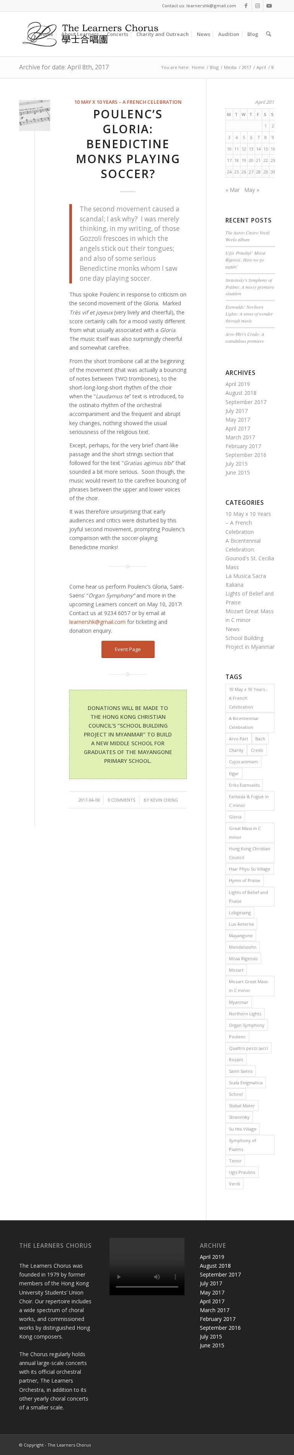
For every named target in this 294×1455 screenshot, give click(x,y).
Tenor (235, 1161)
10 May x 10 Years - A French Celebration (248, 698)
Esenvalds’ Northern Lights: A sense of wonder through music (249, 314)
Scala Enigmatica (246, 1082)
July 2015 (236, 463)
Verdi (234, 1184)
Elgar (234, 773)
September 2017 (245, 402)
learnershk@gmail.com (97, 621)
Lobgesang (240, 912)
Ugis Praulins (242, 1172)
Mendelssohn (242, 947)
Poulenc (237, 1036)
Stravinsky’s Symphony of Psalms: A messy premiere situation (249, 287)
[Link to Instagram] (257, 5)
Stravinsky (239, 1117)
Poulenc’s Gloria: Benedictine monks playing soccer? (128, 144)
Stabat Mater (242, 1105)
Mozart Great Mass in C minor (248, 986)
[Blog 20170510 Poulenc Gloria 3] (34, 115)
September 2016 (245, 454)
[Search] (268, 34)
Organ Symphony (247, 1025)
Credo (257, 750)
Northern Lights (245, 1013)
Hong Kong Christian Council (249, 853)
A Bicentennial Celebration (243, 722)
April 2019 (237, 384)
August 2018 (240, 392)
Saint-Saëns (240, 1071)
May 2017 (237, 419)
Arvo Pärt (238, 738)
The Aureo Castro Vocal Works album (247, 235)
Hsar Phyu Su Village (249, 869)
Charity (236, 750)
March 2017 (240, 437)
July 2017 (236, 410)
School (236, 1094)
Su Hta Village (242, 1129)
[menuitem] (46, 34)
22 (265, 160)
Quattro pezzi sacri (248, 1048)
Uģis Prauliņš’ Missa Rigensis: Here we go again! (245, 260)
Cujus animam (243, 761)
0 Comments (122, 800)
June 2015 (237, 472)
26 (244, 172)
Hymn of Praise (244, 880)
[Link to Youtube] (269, 5)
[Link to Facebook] (246, 5)
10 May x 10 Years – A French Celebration (127, 102)
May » (251, 189)
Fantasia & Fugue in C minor (249, 801)
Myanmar (238, 1002)
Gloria (235, 817)
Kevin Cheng (164, 800)
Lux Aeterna (241, 924)
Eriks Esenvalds (244, 785)
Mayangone (241, 935)
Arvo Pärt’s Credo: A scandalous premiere (244, 337)
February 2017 (243, 446)
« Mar (232, 189)
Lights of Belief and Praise (248, 896)
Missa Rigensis (243, 958)
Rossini (236, 1059)
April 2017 (237, 428)
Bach (260, 738)
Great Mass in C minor (245, 832)
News (232, 629)
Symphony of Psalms (242, 1144)
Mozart (236, 970)
